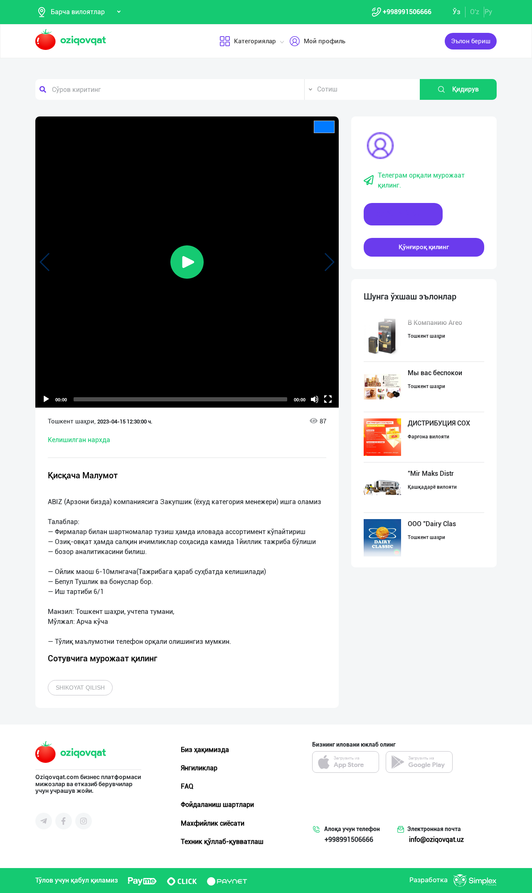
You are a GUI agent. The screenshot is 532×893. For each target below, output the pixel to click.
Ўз (457, 12)
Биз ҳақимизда (205, 750)
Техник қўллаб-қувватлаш (222, 842)
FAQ (187, 786)
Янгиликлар (199, 768)
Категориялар (255, 41)
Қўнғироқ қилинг (424, 247)
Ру (488, 12)
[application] (187, 262)
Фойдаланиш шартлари (217, 805)
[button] (187, 262)
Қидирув (465, 89)
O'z (474, 12)
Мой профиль (324, 41)
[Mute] (314, 399)
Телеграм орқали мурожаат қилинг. (421, 180)
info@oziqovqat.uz (436, 840)
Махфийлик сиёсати (212, 823)
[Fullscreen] (328, 399)
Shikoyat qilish (80, 687)
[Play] (46, 399)
